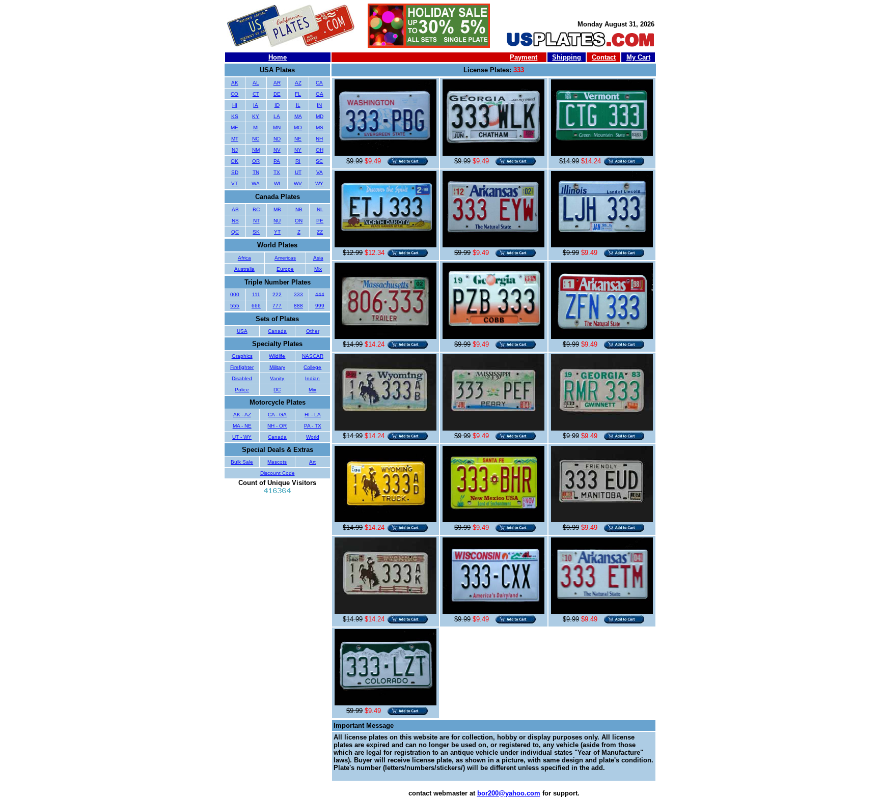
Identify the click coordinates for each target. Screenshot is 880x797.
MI (256, 127)
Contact (604, 57)
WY (319, 183)
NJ (235, 150)
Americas (285, 258)
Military (277, 367)
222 (277, 294)
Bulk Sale (242, 462)
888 (298, 305)
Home (277, 57)
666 (256, 305)
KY (255, 116)
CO (234, 94)
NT (256, 220)
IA (255, 105)
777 (277, 305)
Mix (318, 269)
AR (277, 83)
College (312, 367)
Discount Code (277, 473)
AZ (298, 83)
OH (319, 150)
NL (320, 209)
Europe (285, 269)
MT (234, 138)
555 (234, 305)
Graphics (242, 356)
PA (276, 161)
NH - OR (277, 426)
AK (234, 83)
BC (256, 209)
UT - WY (242, 437)
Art (312, 462)
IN (319, 105)
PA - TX (312, 426)
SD (234, 172)
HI (234, 105)
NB (298, 209)
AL (256, 83)
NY (297, 150)
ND (277, 138)
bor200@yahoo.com (508, 793)
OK (234, 161)
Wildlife (277, 356)
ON (298, 220)
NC (255, 138)
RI (297, 161)
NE (297, 138)
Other (312, 331)
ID (277, 105)
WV (298, 183)
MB (277, 209)
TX (276, 172)
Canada (277, 331)
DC (277, 389)
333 (298, 294)
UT (298, 172)
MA (298, 116)
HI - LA (313, 414)
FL (298, 94)
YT (277, 232)
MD (319, 116)
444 (319, 294)
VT (234, 183)
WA (256, 183)
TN (256, 172)
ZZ (320, 232)
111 (256, 294)
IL (298, 105)
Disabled (242, 378)
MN (277, 127)
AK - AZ (242, 414)
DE (277, 94)
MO (298, 127)
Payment (523, 57)
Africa (244, 258)
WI (277, 183)
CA (319, 83)
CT (256, 94)
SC (319, 161)
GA (319, 94)
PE (319, 220)
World (312, 437)
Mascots (277, 462)
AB (235, 209)
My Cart (638, 57)
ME (234, 127)
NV (277, 150)
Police (242, 389)
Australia (244, 269)
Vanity (277, 378)
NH (319, 138)
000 (234, 294)
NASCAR (312, 356)
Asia (318, 258)
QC (235, 232)
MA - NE (242, 426)
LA (276, 116)
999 (319, 305)
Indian (312, 378)
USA (242, 331)
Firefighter (242, 367)
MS (319, 127)
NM (256, 150)
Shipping (566, 57)
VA (319, 172)
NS (235, 220)
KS (234, 116)
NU (277, 220)
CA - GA (277, 414)
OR (256, 161)
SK (256, 232)
